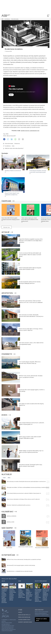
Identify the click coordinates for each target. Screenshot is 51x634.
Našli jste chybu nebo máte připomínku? (14, 148)
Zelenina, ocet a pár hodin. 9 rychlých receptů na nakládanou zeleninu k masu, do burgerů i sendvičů (46, 595)
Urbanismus (17, 143)
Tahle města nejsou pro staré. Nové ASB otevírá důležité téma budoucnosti (29, 219)
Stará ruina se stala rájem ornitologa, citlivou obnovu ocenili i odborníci (23, 499)
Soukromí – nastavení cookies (25, 622)
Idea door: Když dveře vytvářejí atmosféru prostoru (18, 505)
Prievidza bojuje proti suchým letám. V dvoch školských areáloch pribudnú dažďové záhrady (12, 595)
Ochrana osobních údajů (24, 619)
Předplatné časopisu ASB (24, 617)
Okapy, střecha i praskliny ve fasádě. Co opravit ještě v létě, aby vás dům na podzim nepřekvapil (29, 595)
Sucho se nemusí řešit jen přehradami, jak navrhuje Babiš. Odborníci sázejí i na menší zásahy (30, 254)
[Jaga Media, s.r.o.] (5, 612)
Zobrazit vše (6, 227)
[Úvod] (6, 15)
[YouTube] (15, 139)
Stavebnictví (7, 354)
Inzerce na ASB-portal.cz (24, 614)
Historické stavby (9, 143)
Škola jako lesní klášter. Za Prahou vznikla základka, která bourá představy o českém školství (28, 487)
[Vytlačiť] (23, 139)
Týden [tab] (4, 477)
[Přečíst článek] (11, 210)
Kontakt (20, 612)
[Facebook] (4, 139)
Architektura (7, 293)
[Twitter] (8, 139)
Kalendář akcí (7, 512)
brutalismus (8, 145)
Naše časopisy (7, 528)
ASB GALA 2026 (10, 522)
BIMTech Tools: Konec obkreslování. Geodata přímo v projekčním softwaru (24, 559)
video (13, 145)
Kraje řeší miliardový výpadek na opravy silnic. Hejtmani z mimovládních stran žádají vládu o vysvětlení (31, 240)
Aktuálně (5, 232)
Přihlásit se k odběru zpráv (41, 619)
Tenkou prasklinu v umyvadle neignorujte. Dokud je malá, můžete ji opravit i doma (21, 593)
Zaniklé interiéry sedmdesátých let (30, 130)
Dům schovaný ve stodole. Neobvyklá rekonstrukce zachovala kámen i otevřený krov (26, 481)
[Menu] (48, 15)
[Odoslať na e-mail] (19, 139)
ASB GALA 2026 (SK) (11, 516)
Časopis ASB (6, 201)
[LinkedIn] (12, 139)
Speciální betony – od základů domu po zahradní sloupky (19, 571)
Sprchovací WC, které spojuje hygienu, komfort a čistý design (21, 565)
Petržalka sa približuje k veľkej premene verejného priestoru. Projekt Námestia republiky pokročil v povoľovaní (4, 596)
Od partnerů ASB (8, 555)
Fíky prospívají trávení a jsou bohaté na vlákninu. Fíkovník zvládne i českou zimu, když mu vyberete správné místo (38, 595)
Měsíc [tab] (9, 477)
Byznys (4, 415)
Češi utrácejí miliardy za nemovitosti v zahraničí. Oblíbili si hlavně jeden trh (24, 493)
